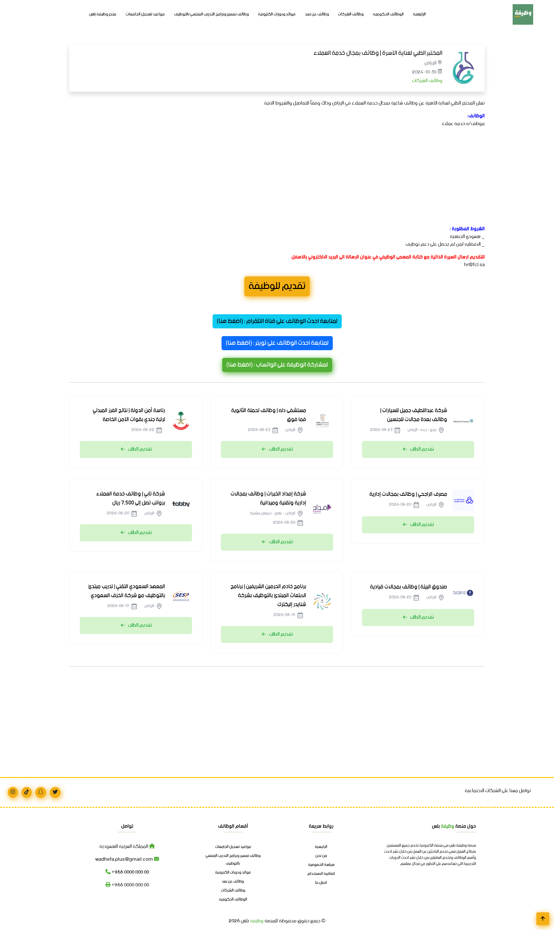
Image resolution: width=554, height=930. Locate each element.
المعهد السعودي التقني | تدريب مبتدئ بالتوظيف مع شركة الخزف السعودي (126, 591)
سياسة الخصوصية (321, 865)
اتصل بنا (321, 883)
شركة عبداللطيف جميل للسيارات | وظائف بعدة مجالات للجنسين (413, 415)
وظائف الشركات (351, 14)
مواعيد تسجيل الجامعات (145, 14)
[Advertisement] (292, 178)
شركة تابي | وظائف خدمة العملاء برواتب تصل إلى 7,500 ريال (130, 498)
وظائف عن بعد (317, 14)
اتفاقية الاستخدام (321, 874)
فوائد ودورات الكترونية (277, 14)
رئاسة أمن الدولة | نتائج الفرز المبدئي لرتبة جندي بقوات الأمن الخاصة (129, 415)
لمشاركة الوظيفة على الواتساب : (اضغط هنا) (277, 365)
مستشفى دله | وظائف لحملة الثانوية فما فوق (268, 415)
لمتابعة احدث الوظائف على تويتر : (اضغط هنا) (277, 343)
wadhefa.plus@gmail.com (124, 859)
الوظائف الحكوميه (388, 14)
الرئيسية (419, 14)
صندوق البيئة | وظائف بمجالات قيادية (408, 586)
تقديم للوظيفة (277, 286)
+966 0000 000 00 (130, 872)
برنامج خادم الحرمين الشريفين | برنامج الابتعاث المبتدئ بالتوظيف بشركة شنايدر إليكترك (268, 595)
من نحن (321, 856)
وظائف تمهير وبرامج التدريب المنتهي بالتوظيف (211, 14)
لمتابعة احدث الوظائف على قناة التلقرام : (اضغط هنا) (277, 321)
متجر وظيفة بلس (102, 14)
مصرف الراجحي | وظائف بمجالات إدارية (408, 494)
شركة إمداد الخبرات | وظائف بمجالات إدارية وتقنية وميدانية (268, 498)
